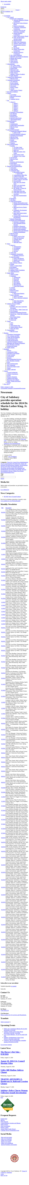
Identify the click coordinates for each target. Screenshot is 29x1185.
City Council (10, 17)
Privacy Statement (7, 1172)
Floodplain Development (16, 135)
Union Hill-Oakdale (19, 286)
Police (8, 243)
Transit (9, 321)
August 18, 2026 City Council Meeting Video (13, 1062)
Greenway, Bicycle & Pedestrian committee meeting (15, 1041)
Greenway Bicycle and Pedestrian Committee (19, 31)
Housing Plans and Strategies (21, 230)
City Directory (14, 81)
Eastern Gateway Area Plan (21, 179)
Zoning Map (13, 141)
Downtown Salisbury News (16, 465)
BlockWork (16, 241)
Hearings (12, 143)
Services (16, 251)
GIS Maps (13, 200)
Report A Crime (14, 268)
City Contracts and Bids (13, 336)
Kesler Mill (19, 173)
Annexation (13, 167)
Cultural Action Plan (19, 176)
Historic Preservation (15, 219)
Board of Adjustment (19, 26)
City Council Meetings (16, 55)
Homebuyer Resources (19, 226)
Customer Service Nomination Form (10, 1130)
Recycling (12, 289)
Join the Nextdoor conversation (9, 1144)
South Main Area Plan (19, 191)
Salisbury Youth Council (20, 43)
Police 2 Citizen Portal (16, 265)
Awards (12, 89)
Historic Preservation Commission (19, 50)
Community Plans (14, 170)
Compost (12, 287)
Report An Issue (14, 290)
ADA (11, 322)
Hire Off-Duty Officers (16, 262)
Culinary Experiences (12, 374)
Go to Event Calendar (6, 1044)
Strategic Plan (13, 59)
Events (9, 375)
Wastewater (13, 319)
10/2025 (3, 559)
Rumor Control (14, 87)
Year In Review (14, 62)
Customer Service (14, 99)
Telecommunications (15, 119)
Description (8, 508)
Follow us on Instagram (7, 1143)
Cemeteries (13, 276)
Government (7, 15)
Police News (15, 469)
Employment (4, 1118)
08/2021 (3, 776)
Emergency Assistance (19, 222)
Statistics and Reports (19, 260)
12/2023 (3, 602)
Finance (9, 93)
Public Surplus (11, 347)
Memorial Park (17, 284)
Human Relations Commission (18, 34)
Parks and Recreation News (11, 468)
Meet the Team (14, 78)
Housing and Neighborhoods (17, 220)
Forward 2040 (17, 181)
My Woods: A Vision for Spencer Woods (20, 189)
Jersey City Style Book (19, 185)
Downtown (13, 198)
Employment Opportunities (17, 125)
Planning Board (18, 40)
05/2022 (3, 734)
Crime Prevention (14, 257)
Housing (9, 358)
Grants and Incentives (15, 201)
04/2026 (3, 526)
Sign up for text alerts (6, 1137)
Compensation (14, 124)
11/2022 (3, 713)
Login (2, 1174)
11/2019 (3, 796)
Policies (12, 128)
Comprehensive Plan (12, 338)
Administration (11, 64)
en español (13, 986)
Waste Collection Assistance (21, 298)
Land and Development (13, 129)
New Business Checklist (13, 344)
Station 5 (16, 109)
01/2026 (3, 543)
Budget (12, 97)
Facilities (12, 146)
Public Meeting (14, 75)
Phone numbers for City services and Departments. (13, 1015)
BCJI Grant (16, 261)
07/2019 (3, 806)
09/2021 (3, 753)
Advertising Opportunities (13, 334)
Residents (6, 349)
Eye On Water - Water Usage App (19, 309)
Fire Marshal (13, 113)
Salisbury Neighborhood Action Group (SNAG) (14, 1038)
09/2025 (3, 564)
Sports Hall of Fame (15, 165)
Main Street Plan (18, 186)
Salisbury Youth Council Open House (13, 1032)
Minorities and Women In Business (19, 56)
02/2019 (3, 857)
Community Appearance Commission (20, 28)
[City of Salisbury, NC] (7, 11)
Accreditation (17, 248)
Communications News (10, 463)
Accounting (13, 94)
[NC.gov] (7, 1169)
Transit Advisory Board (16, 327)
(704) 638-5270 (5, 1010)
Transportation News (9, 472)
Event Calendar (14, 83)
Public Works (10, 273)
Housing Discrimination (20, 229)
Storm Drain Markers (19, 293)
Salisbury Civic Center (19, 156)
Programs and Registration (17, 162)
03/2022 (3, 744)
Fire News (11, 466)
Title (2, 508)
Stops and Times (14, 328)
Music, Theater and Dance (14, 381)
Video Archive (14, 61)
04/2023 (3, 673)
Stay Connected (11, 365)
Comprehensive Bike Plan (20, 175)
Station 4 (16, 108)
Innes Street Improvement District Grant (20, 213)
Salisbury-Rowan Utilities (13, 303)
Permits (12, 140)
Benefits (12, 122)
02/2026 (3, 537)
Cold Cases (13, 252)
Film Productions (14, 84)
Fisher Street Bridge (19, 300)
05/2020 (3, 787)
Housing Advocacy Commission (18, 53)
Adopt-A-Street (14, 274)
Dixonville (16, 279)
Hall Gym (16, 150)
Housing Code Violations (20, 227)
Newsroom (13, 86)
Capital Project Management (14, 77)
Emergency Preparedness (16, 112)
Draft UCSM (17, 132)
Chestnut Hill (17, 277)
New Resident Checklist (13, 360)
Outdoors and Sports (12, 378)
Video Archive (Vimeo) (16, 90)
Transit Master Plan (15, 325)
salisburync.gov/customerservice (12, 443)
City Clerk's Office (15, 65)
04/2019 (3, 837)
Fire (8, 100)
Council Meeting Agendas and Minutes (11, 1123)
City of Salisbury (12, 456)
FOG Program (14, 311)
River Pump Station (15, 317)
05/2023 (3, 655)
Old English (17, 281)
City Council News (15, 462)
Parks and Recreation (12, 144)
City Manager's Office (16, 67)
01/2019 (3, 977)
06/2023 (3, 627)
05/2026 (3, 520)
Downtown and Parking (13, 353)
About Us (12, 102)
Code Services (14, 169)
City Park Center (18, 147)
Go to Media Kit (5, 489)
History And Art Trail (19, 236)
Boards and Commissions (16, 18)
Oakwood (16, 280)
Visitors (6, 371)
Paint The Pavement (19, 238)
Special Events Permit (15, 118)
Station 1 (16, 103)
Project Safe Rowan (19, 258)
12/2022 (3, 702)
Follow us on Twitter (6, 1140)
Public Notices (14, 72)
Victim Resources (14, 271)
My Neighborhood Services (14, 359)
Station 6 (16, 110)
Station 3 (16, 106)
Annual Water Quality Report (8, 1129)
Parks (11, 160)
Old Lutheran (17, 283)
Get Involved (13, 157)
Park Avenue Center (19, 154)
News (8, 362)
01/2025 (3, 580)
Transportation (10, 330)
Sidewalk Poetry (18, 242)
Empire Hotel (13, 68)
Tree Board (16, 48)
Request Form (13, 116)
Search (17, 10)
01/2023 (3, 684)
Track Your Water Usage (13, 366)
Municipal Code (14, 69)
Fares (11, 324)
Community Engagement (13, 80)
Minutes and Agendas (15, 58)
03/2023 (3, 678)
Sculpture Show (18, 239)
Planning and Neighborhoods (14, 166)
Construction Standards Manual (18, 131)
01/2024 (3, 585)
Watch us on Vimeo (6, 1141)
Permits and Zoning (12, 346)
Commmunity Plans (12, 352)
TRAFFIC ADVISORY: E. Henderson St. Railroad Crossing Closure (14, 1081)
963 (5, 496)
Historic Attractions (12, 377)
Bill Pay (9, 350)
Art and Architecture (12, 372)
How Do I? (7, 384)
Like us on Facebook (6, 1139)
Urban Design (13, 235)
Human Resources (11, 121)
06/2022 (3, 723)
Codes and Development (13, 337)
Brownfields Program (19, 172)
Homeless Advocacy (19, 255)
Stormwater (13, 292)
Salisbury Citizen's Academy (17, 74)
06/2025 (3, 569)
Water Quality (13, 318)
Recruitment (13, 115)
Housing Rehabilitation (19, 232)
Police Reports (4, 1121)
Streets (12, 299)
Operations (16, 249)
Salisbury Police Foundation (17, 270)
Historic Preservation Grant (20, 203)
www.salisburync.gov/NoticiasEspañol (10, 501)
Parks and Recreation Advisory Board (19, 38)
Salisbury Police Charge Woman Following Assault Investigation (14, 1091)
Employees (3, 7)
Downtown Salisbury (12, 91)
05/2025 (3, 575)
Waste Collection (14, 295)
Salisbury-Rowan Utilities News (12, 471)
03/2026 (3, 531)
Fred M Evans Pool (18, 148)
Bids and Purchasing (15, 96)
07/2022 (3, 718)
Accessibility (7, 4)
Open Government (15, 71)
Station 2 (16, 105)
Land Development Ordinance (18, 134)
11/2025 (3, 554)
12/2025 (3, 549)
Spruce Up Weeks (18, 296)
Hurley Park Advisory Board (21, 36)
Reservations (13, 163)
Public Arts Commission (20, 42)
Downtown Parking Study (20, 178)
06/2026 (3, 512)
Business (6, 333)
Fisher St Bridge (18, 302)
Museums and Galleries (13, 379)
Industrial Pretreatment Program (18, 312)
